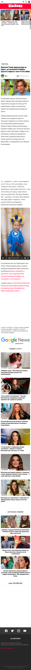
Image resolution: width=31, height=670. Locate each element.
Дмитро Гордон (19, 329)
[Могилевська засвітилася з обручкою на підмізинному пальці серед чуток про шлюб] (15, 488)
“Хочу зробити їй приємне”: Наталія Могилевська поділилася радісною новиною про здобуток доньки (13, 397)
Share (3, 81)
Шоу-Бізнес (4, 367)
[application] (15, 234)
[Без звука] (25, 258)
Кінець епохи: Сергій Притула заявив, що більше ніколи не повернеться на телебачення (15, 552)
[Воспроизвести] (3, 258)
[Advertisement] (15, 44)
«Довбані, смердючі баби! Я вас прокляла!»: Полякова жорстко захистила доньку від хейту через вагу (15, 531)
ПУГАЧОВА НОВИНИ (8, 333)
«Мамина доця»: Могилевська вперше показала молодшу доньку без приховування (14, 372)
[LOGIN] (29, 1)
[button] (15, 233)
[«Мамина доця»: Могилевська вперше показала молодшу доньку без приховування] (15, 360)
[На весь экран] (28, 258)
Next (30, 19)
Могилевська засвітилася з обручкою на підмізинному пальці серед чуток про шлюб (15, 499)
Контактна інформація (7, 648)
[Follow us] (23, 1)
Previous (1, 19)
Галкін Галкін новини (21, 327)
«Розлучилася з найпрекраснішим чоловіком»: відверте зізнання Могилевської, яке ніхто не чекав (12, 448)
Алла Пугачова (7, 327)
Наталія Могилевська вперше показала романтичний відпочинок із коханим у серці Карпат (14, 423)
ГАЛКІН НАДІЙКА (7, 329)
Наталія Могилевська (20, 331)
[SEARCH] (26, 1)
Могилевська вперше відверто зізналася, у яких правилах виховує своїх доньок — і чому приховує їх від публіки (15, 474)
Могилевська (6, 331)
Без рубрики (5, 469)
